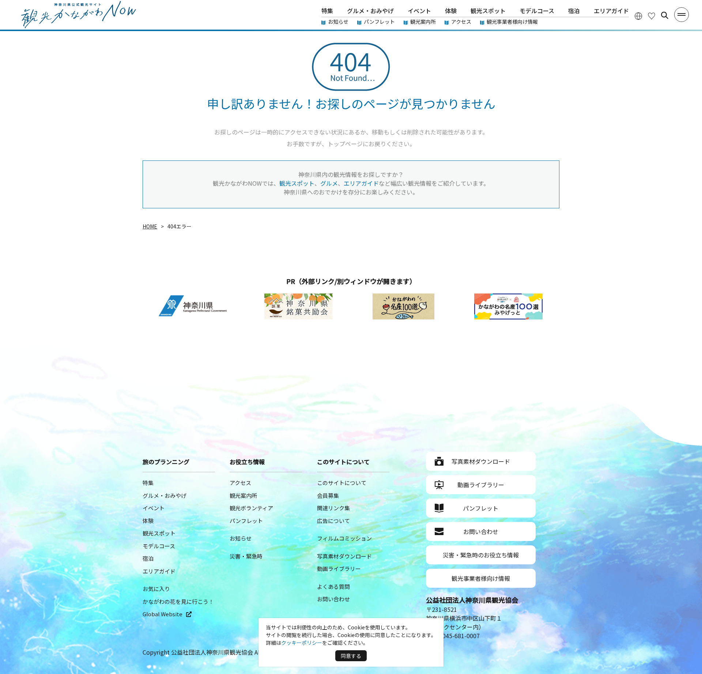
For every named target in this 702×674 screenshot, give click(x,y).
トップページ (345, 143)
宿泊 (574, 10)
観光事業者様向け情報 (512, 21)
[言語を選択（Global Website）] (638, 15)
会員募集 (328, 495)
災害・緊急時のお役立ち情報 (481, 554)
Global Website (162, 614)
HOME (150, 226)
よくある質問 (333, 586)
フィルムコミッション (344, 538)
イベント (419, 10)
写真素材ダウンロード (344, 556)
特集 (327, 10)
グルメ (329, 183)
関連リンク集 (333, 508)
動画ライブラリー (339, 568)
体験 (451, 10)
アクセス (461, 21)
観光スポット (488, 10)
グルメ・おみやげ (370, 10)
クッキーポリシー (301, 642)
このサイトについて (341, 482)
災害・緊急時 (246, 556)
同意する (351, 655)
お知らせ (338, 21)
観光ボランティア (251, 508)
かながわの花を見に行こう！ (178, 601)
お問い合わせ (333, 599)
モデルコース (537, 10)
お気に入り (156, 588)
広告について (333, 521)
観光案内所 (423, 21)
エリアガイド (611, 10)
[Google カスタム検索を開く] (664, 15)
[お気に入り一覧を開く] (651, 15)
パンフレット (379, 21)
